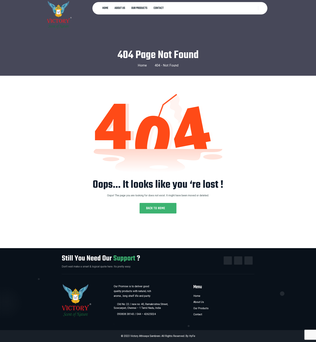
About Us (120, 8)
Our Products (139, 8)
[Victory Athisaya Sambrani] (59, 14)
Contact (159, 8)
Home (105, 8)
